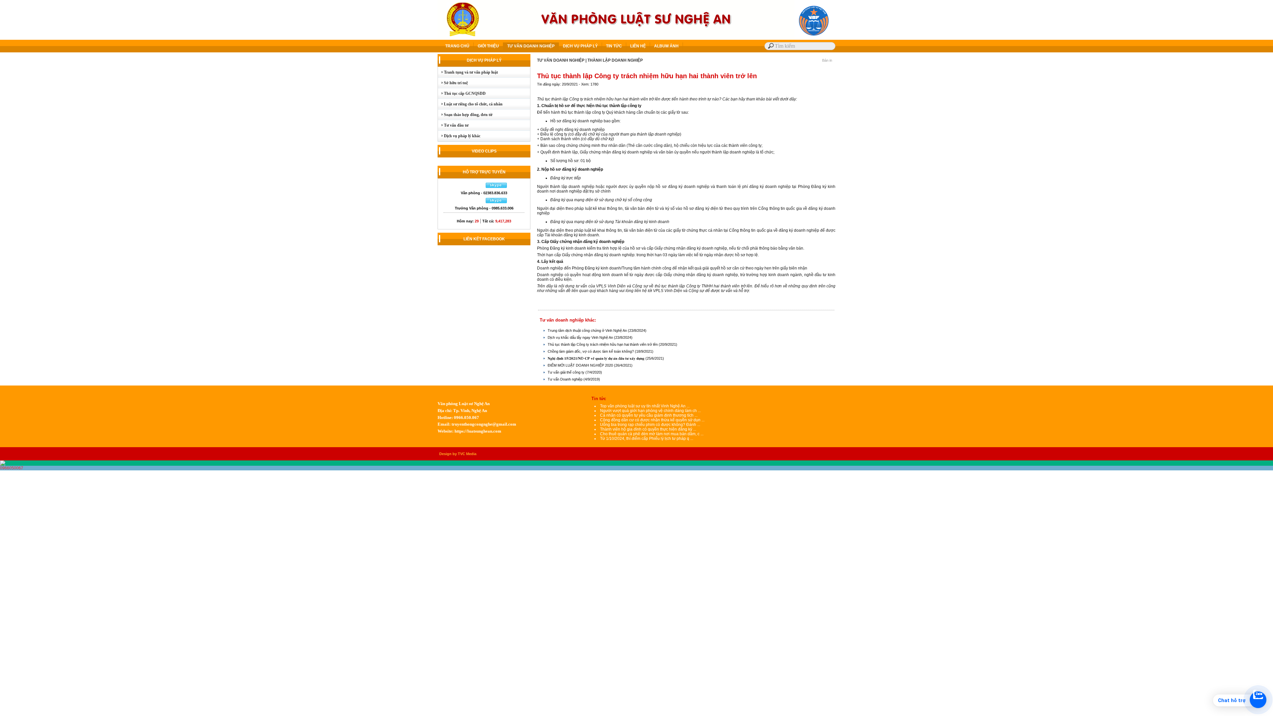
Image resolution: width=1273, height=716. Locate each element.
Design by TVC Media (457, 454)
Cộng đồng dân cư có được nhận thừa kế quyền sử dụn (650, 420)
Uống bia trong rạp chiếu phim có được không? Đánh (648, 424)
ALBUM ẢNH (666, 46)
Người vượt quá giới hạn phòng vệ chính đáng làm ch (648, 410)
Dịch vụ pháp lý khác (459, 136)
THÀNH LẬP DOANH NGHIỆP (615, 60)
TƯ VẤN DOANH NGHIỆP (531, 46)
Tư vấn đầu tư (453, 125)
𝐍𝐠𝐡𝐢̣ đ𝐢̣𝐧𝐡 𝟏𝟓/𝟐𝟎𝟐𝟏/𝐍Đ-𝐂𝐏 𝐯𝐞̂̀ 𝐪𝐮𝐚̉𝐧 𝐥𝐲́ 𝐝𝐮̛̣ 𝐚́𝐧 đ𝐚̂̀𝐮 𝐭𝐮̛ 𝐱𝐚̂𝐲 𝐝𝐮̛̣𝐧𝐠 (596, 358)
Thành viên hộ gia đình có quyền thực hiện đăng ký (646, 429)
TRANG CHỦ (457, 46)
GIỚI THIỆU (488, 46)
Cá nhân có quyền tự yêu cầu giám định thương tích (647, 415)
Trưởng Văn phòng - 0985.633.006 (484, 208)
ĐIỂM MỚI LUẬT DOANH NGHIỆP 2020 (581, 365)
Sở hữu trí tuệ (453, 83)
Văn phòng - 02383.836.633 (484, 193)
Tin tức (598, 398)
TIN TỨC (614, 46)
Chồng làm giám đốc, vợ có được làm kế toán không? (591, 351)
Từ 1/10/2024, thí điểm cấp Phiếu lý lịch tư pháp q (644, 438)
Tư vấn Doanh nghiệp (565, 379)
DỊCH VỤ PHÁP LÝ (580, 46)
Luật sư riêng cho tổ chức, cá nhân (470, 104)
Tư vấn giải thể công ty (566, 372)
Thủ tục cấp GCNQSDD (462, 93)
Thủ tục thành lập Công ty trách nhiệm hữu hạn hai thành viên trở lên (603, 344)
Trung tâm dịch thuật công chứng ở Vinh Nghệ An (588, 330)
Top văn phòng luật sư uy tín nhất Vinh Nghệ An (643, 406)
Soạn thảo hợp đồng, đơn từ (465, 114)
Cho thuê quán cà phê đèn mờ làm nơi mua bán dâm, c (649, 434)
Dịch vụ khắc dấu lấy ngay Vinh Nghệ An (581, 337)
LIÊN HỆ (638, 46)
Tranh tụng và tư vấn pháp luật (468, 72)
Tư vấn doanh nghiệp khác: (568, 320)
